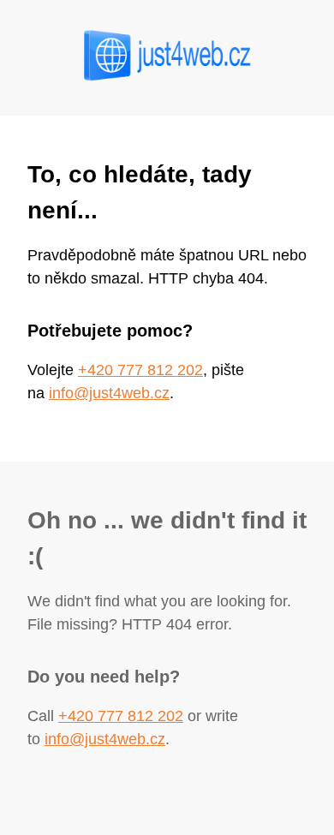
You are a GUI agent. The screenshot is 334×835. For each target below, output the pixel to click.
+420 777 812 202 (140, 370)
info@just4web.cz (109, 393)
